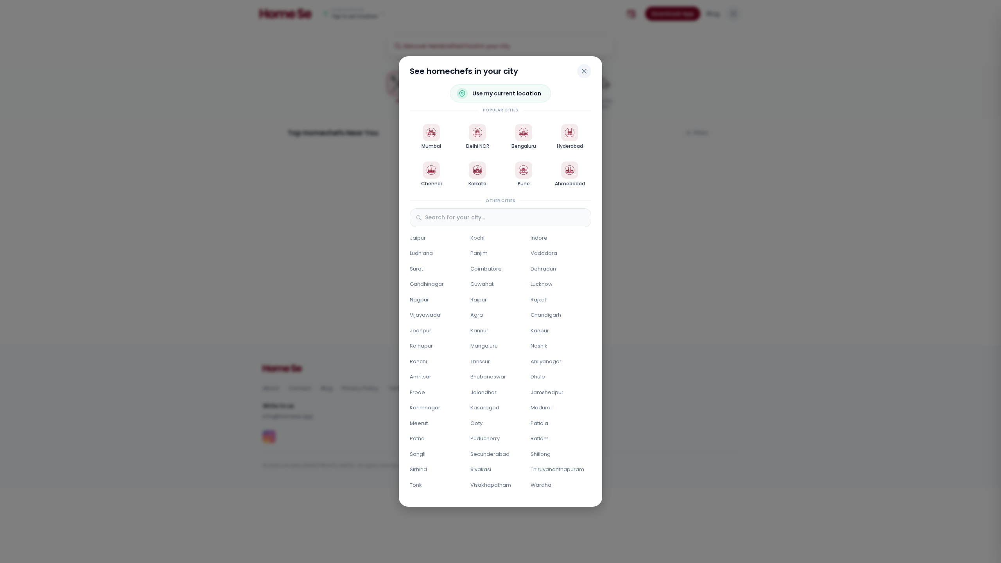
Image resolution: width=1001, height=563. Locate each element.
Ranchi (418, 361)
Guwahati (482, 284)
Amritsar (420, 376)
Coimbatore (486, 269)
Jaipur (418, 238)
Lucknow (542, 284)
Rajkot (538, 299)
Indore (539, 238)
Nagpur (419, 299)
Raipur (478, 299)
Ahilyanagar (546, 361)
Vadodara (544, 253)
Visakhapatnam (490, 485)
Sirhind (418, 469)
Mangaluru (484, 346)
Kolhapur (421, 346)
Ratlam (540, 438)
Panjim (479, 253)
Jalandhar (483, 392)
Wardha (541, 485)
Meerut (419, 423)
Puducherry (485, 438)
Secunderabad (489, 454)
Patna (417, 438)
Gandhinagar (427, 284)
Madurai (541, 407)
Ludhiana (421, 253)
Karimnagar (425, 407)
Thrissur (480, 361)
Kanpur (540, 330)
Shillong (541, 454)
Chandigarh (546, 315)
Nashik (539, 346)
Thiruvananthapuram (557, 469)
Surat (416, 269)
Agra (476, 315)
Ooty (476, 423)
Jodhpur (420, 330)
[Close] (584, 71)
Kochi (477, 238)
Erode (417, 392)
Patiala (539, 423)
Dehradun (543, 269)
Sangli (417, 454)
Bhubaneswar (488, 376)
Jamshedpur (547, 392)
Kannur (479, 330)
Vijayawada (425, 315)
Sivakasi (480, 469)
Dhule (538, 376)
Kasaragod (484, 407)
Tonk (416, 485)
